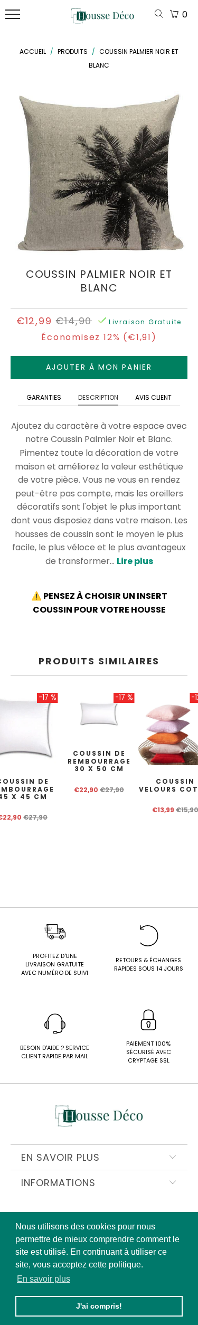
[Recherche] (161, 14)
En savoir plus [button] (43, 1278)
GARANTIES (43, 397)
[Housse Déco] (102, 20)
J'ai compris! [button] (99, 1306)
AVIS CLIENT (153, 397)
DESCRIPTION (98, 397)
